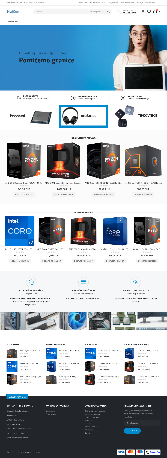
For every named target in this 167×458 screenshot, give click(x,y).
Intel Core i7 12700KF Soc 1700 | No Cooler (19, 249)
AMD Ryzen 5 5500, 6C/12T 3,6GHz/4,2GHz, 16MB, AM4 (103, 183)
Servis (87, 433)
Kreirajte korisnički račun (146, 3)
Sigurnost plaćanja (92, 414)
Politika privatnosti (92, 417)
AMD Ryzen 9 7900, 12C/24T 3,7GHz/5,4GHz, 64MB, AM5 (143, 183)
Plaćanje (88, 420)
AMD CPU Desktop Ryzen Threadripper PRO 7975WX (63, 183)
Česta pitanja (51, 414)
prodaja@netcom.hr (20, 437)
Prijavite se (113, 3)
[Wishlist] (149, 11)
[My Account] (143, 11)
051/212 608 (19, 433)
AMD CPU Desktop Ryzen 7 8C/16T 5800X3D (23, 183)
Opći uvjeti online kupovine (95, 411)
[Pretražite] (108, 11)
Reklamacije (89, 430)
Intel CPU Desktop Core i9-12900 (115, 249)
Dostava (88, 423)
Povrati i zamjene (92, 426)
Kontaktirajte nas (127, 3)
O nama (10, 411)
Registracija (50, 411)
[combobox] (72, 11)
